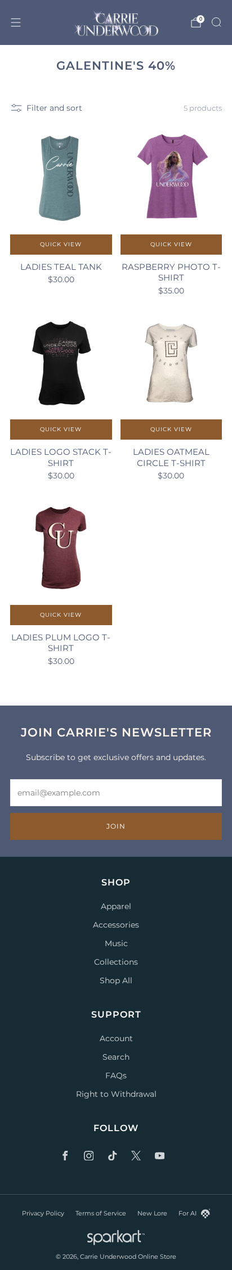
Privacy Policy (43, 1213)
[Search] (216, 22)
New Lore (152, 1213)
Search (116, 1057)
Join (116, 826)
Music (116, 943)
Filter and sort (54, 108)
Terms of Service (100, 1213)
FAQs (116, 1075)
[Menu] (15, 22)
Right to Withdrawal (116, 1094)
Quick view (61, 244)
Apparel (116, 906)
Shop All (116, 980)
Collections (116, 962)
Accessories (116, 925)
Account (116, 1038)
